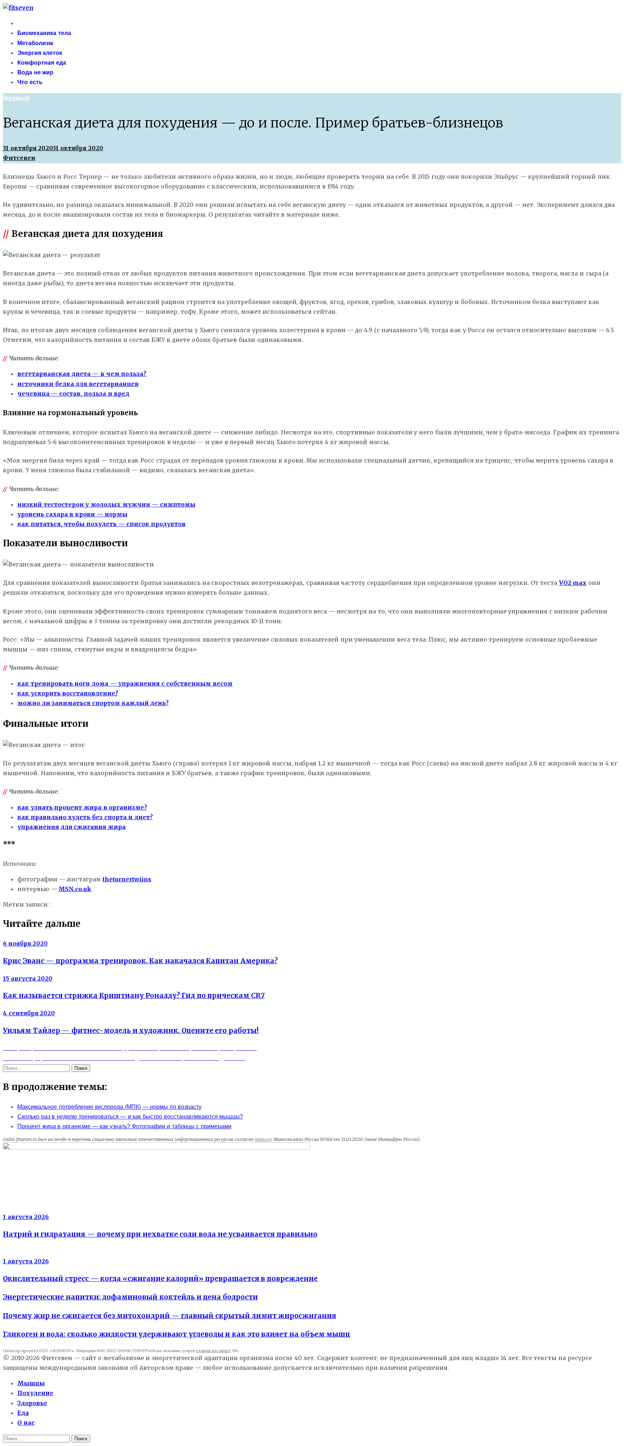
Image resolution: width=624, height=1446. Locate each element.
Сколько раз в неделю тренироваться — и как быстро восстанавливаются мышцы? (130, 1116)
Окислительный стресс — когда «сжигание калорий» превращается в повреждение (160, 1279)
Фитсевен (19, 157)
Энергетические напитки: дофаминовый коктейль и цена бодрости (130, 1297)
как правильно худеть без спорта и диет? (85, 817)
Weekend (16, 98)
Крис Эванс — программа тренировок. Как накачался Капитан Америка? (140, 961)
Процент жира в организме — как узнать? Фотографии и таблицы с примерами (124, 1126)
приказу (263, 1139)
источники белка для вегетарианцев (78, 383)
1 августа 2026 (26, 1216)
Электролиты (23, 1207)
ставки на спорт (213, 1351)
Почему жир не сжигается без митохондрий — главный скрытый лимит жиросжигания (169, 1316)
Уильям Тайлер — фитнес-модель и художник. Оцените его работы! (131, 1030)
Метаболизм (35, 43)
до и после (118, 904)
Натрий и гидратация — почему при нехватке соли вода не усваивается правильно (160, 1234)
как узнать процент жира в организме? (82, 807)
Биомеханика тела (44, 33)
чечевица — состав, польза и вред (73, 393)
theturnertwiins (127, 879)
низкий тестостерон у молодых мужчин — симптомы (106, 504)
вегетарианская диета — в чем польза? (81, 373)
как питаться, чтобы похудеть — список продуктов (101, 523)
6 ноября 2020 (25, 943)
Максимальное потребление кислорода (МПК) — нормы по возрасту (109, 1107)
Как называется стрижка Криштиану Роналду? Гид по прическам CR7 (134, 995)
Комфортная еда (41, 63)
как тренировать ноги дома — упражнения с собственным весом (125, 683)
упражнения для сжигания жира (71, 826)
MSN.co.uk (74, 889)
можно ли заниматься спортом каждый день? (93, 703)
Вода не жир (35, 72)
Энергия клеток (39, 53)
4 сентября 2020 (29, 1013)
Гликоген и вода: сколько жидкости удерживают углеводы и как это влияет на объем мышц (176, 1334)
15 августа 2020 (27, 978)
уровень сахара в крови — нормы (72, 514)
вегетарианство (76, 904)
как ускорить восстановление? (67, 693)
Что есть (30, 82)
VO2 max (573, 582)
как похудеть (155, 904)
